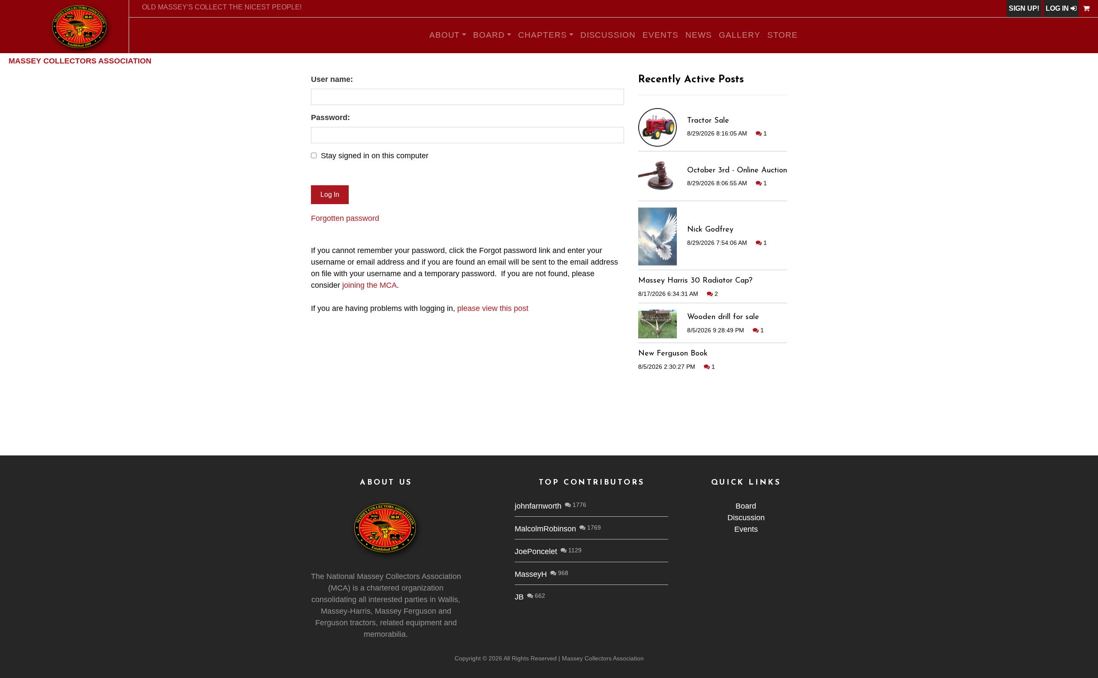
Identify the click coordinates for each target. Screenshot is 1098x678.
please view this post (492, 308)
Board (489, 34)
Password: (330, 117)
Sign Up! (1024, 8)
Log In (1058, 8)
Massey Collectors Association (80, 61)
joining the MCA (369, 285)
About (444, 34)
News (698, 34)
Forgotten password (345, 218)
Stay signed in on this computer (374, 155)
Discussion (608, 34)
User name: (332, 79)
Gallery (739, 34)
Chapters (542, 34)
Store (782, 34)
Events (661, 34)
